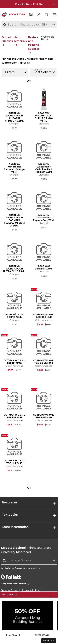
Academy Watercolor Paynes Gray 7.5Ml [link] (43, 217)
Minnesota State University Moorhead (26, 550)
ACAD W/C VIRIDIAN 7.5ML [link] (44, 267)
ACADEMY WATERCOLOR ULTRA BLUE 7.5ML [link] (14, 269)
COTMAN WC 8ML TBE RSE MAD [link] (43, 416)
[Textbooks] (30, 15)
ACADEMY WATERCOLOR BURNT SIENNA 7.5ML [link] (44, 117)
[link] (46, 15)
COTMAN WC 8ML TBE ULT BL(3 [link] (14, 461)
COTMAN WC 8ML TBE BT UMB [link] (14, 361)
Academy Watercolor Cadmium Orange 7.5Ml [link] (14, 168)
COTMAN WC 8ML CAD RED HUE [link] (43, 315)
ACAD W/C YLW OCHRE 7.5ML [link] (14, 315)
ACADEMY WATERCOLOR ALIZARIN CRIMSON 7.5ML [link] (14, 117)
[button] (29, 4)
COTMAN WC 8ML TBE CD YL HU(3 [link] (43, 361)
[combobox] (29, 560)
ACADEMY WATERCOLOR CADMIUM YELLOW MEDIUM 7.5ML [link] (14, 219)
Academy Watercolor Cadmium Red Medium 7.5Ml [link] (43, 168)
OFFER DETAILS (42, 635)
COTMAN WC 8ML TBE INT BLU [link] (14, 416)
